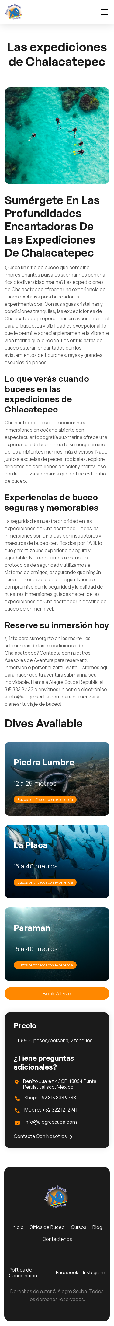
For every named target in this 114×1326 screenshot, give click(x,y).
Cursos (78, 1227)
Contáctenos (57, 1239)
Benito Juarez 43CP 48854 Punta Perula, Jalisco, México (59, 1084)
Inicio (18, 1227)
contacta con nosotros (43, 1136)
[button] (103, 12)
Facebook (67, 1273)
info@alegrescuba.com (50, 1122)
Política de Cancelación (23, 1273)
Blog (97, 1227)
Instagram (94, 1273)
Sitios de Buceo (47, 1227)
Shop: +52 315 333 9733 (50, 1098)
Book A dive (57, 993)
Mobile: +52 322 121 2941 (50, 1110)
